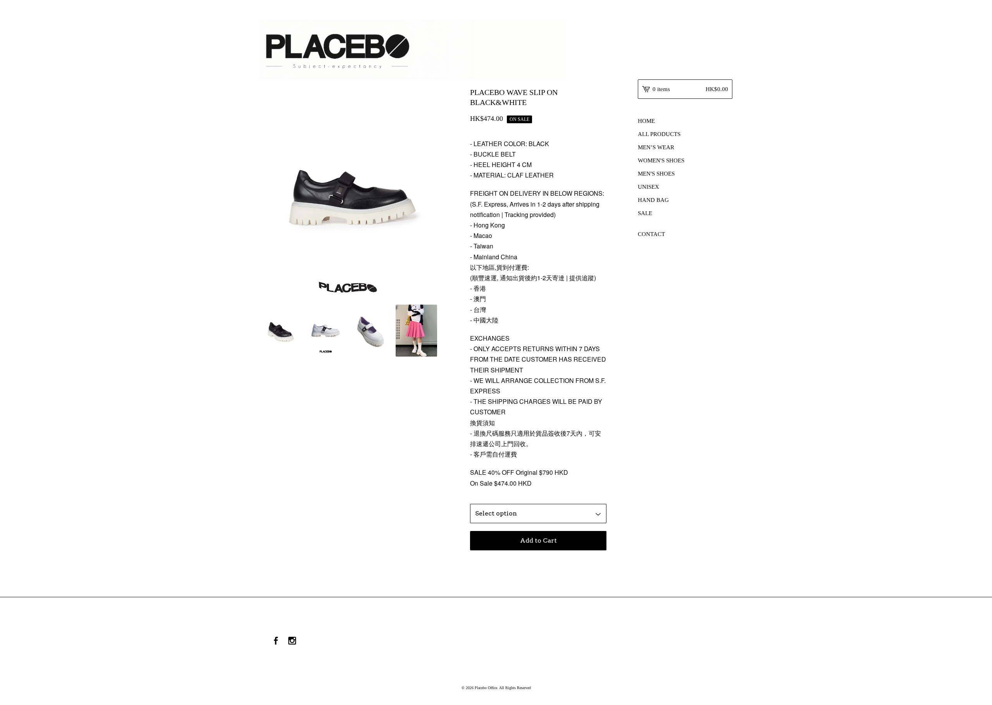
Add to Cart (538, 540)
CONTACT (651, 234)
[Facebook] (276, 641)
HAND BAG (653, 200)
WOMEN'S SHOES (661, 160)
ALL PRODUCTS (659, 134)
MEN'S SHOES (656, 174)
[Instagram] (292, 641)
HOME (646, 121)
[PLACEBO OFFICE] (496, 49)
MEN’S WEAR (656, 147)
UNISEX (648, 187)
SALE (645, 213)
